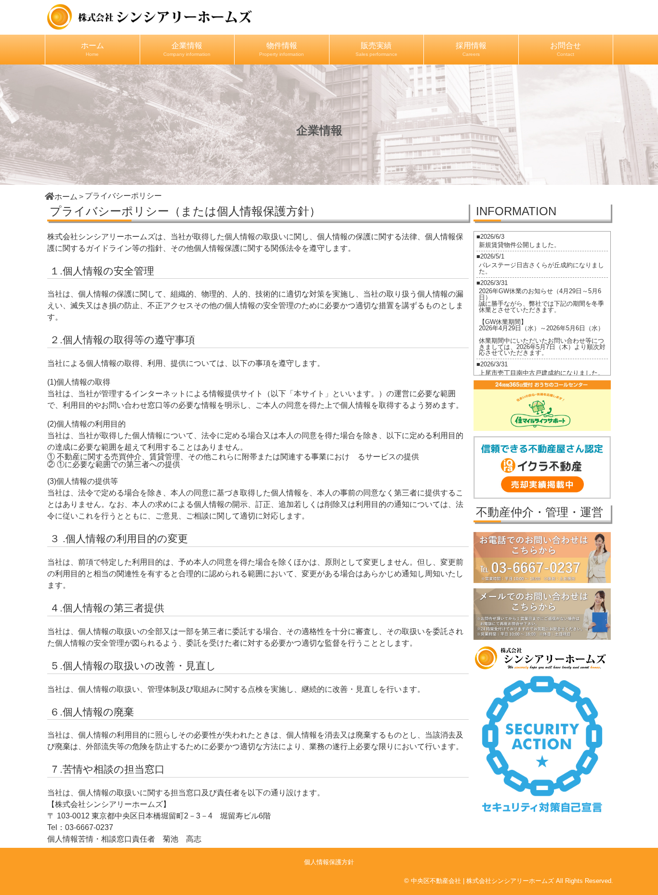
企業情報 (187, 49)
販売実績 (376, 49)
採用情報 (471, 49)
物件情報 (281, 49)
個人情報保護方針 (329, 862)
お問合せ (565, 49)
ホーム (92, 49)
